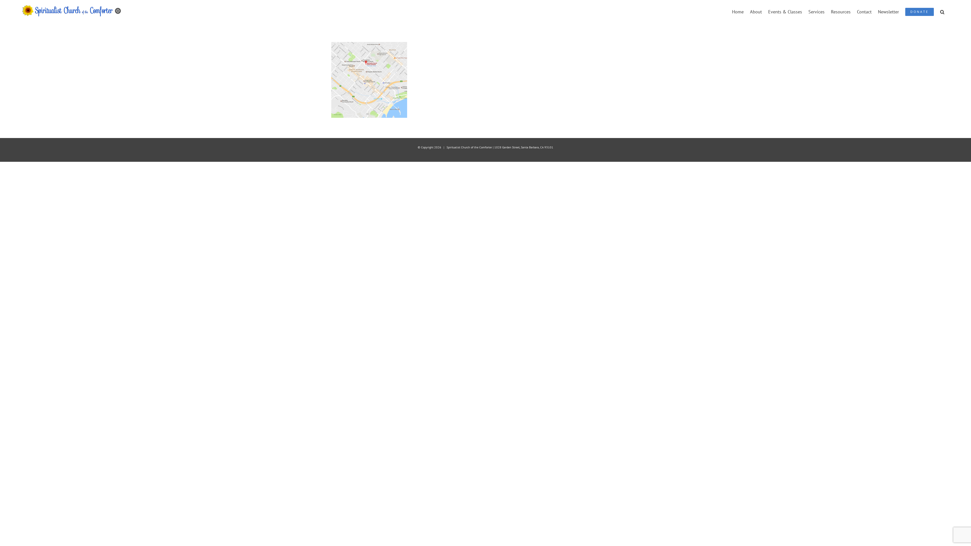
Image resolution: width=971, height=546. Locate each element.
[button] (942, 11)
